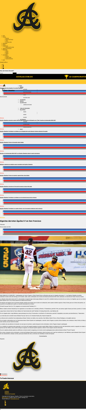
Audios (6, 52)
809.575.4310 (5, 397)
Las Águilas (5, 54)
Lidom (6, 40)
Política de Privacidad (10, 394)
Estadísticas (5, 45)
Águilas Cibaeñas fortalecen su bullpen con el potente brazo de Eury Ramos (18, 197)
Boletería (7, 392)
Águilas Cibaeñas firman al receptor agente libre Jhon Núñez (14, 175)
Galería (6, 53)
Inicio (4, 35)
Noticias (7, 38)
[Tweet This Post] (44, 91)
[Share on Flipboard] (44, 93)
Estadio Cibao (8, 57)
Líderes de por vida (9, 47)
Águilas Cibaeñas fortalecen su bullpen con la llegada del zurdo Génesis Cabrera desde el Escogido (24, 131)
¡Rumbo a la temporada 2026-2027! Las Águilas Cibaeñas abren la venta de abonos (20, 153)
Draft (4, 60)
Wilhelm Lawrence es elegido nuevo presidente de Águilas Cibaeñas (16, 164)
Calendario (5, 43)
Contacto (7, 391)
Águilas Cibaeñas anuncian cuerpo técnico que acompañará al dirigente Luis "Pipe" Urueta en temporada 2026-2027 (28, 120)
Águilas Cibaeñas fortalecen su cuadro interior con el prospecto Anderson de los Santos (21, 208)
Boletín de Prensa (9, 39)
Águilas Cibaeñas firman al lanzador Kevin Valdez (12, 142)
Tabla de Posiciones (7, 48)
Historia (7, 56)
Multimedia (5, 49)
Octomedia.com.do (14, 398)
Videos (6, 51)
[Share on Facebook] (44, 90)
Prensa (4, 37)
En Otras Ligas (8, 42)
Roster (4, 44)
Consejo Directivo (9, 58)
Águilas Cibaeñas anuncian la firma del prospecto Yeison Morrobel (16, 186)
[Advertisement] (40, 106)
